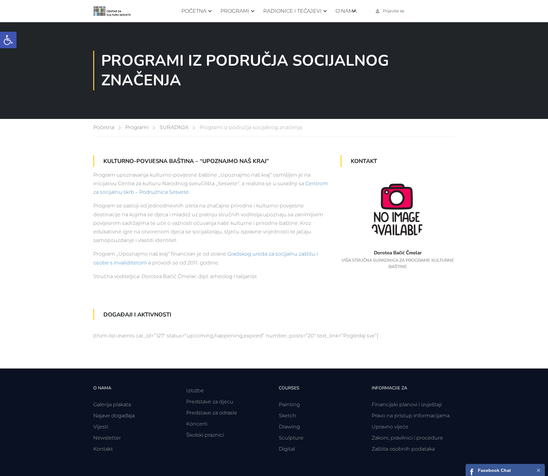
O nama (346, 11)
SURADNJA (174, 127)
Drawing (289, 427)
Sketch (287, 416)
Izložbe (195, 391)
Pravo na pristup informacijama (411, 416)
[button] (8, 40)
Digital (287, 449)
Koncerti (196, 424)
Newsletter (107, 438)
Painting (289, 404)
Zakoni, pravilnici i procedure (407, 438)
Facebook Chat (494, 470)
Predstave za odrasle (211, 413)
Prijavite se (393, 10)
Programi (234, 11)
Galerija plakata (112, 404)
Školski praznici (205, 435)
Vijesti (100, 427)
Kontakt (103, 449)
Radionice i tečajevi (292, 11)
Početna (193, 11)
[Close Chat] (538, 470)
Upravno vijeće (390, 427)
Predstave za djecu (209, 402)
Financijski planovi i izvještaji (407, 404)
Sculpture (291, 438)
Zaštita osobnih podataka (403, 449)
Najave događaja (114, 416)
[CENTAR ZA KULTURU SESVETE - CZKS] (115, 11)
